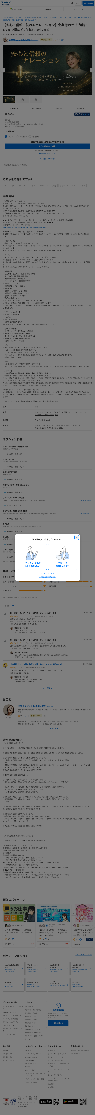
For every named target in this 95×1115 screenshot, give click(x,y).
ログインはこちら (47, 573)
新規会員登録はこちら (47, 577)
